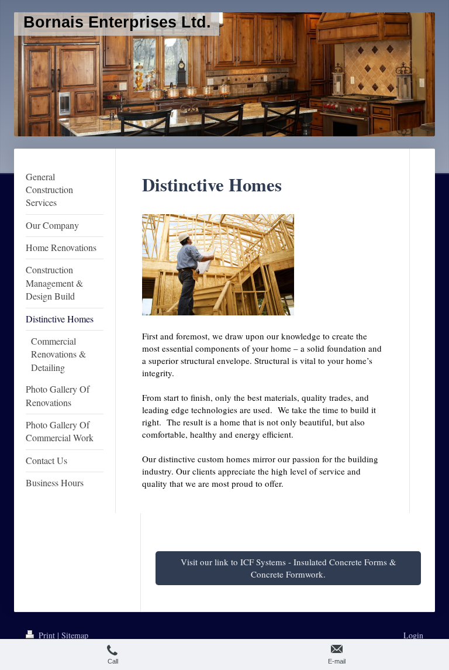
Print (46, 635)
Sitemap (74, 635)
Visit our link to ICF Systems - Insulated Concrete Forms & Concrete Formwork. (288, 568)
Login (413, 635)
